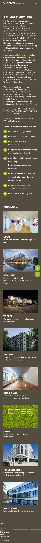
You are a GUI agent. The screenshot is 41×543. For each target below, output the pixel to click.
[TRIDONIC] (20, 330)
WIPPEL (8, 316)
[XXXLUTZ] (20, 250)
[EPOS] (20, 212)
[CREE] (20, 406)
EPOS (6, 237)
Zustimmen (20, 532)
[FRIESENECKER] (20, 445)
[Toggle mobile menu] (36, 4)
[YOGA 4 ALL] (20, 368)
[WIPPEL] (20, 291)
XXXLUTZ (9, 275)
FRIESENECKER (12, 470)
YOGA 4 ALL (10, 393)
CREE (6, 431)
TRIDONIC (9, 355)
